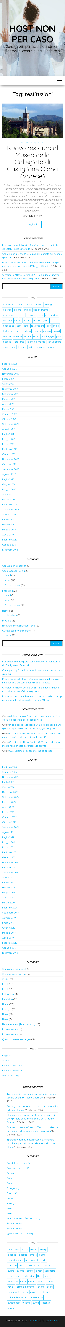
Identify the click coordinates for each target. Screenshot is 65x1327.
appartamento (41, 309)
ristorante (19, 341)
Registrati (7, 1055)
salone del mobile (35, 341)
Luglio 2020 (8, 479)
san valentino (54, 341)
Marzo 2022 (8, 409)
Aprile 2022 (8, 404)
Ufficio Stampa (33, 216)
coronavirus (51, 315)
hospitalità (8, 325)
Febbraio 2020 (10, 504)
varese (51, 347)
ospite (27, 336)
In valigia (6, 620)
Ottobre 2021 (9, 419)
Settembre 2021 (10, 424)
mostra (37, 331)
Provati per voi (12, 585)
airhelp (38, 304)
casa (40, 315)
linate (56, 325)
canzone (30, 315)
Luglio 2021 (8, 434)
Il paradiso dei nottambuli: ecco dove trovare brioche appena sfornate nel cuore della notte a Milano (32, 1143)
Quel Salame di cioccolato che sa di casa (30, 750)
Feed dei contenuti (12, 1065)
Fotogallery (11, 615)
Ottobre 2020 (9, 464)
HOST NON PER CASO (32, 34)
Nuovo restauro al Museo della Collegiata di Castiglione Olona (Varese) (32, 162)
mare (18, 331)
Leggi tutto (32, 224)
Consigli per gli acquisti (14, 565)
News (40, 143)
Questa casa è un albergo (16, 630)
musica (47, 331)
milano (27, 331)
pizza (59, 336)
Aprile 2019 (8, 534)
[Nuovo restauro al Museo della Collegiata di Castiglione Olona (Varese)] (32, 120)
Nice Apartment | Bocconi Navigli (19, 625)
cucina (17, 320)
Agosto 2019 (9, 514)
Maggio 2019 (9, 529)
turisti (31, 347)
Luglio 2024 (8, 378)
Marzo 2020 (8, 499)
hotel (26, 325)
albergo (7, 309)
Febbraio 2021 (9, 449)
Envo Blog (53, 1320)
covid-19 (7, 320)
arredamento (10, 315)
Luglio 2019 (8, 519)
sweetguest (9, 347)
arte (22, 315)
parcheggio (47, 336)
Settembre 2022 (10, 393)
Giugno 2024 (8, 383)
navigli (56, 331)
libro (48, 325)
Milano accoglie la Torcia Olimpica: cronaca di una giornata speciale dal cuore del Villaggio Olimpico (31, 1119)
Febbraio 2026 (9, 363)
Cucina (8, 635)
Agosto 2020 (9, 474)
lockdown (8, 331)
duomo (27, 320)
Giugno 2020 (9, 484)
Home (33, 143)
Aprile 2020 (8, 494)
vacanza (41, 347)
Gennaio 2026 (9, 368)
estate (36, 320)
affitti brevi (9, 304)
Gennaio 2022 (9, 414)
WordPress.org (10, 1075)
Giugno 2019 (8, 524)
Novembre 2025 (10, 373)
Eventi (8, 575)
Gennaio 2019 (9, 544)
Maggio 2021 (9, 439)
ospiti (36, 336)
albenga (48, 304)
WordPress (34, 1320)
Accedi (5, 1060)
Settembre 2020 (10, 469)
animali (27, 309)
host (18, 325)
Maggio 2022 (9, 399)
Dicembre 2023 (10, 388)
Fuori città (25, 143)
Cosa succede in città (13, 570)
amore (17, 309)
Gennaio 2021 (9, 454)
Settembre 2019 (10, 509)
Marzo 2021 (8, 444)
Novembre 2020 (10, 459)
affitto (20, 304)
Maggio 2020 (9, 489)
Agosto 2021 (9, 429)
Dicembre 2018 (10, 549)
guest (46, 320)
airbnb (29, 304)
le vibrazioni (37, 325)
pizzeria (7, 341)
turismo (22, 347)
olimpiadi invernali (12, 336)
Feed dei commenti (12, 1070)
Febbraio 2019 (9, 539)
